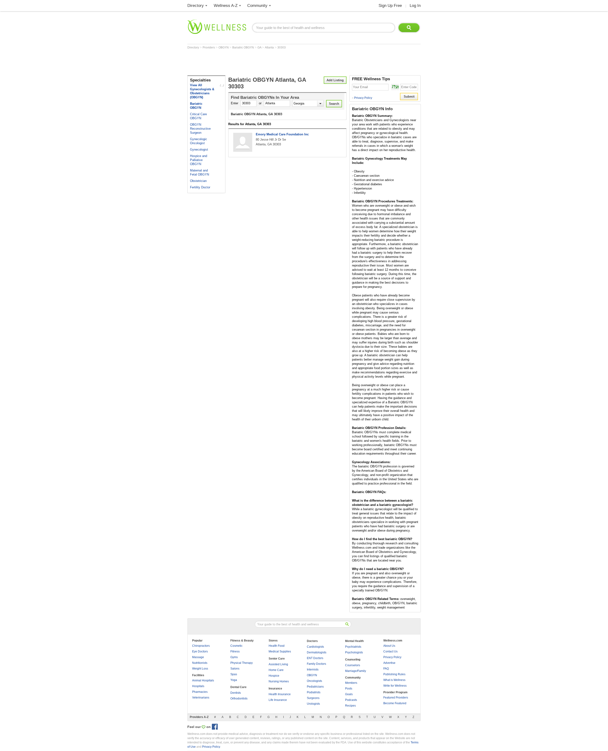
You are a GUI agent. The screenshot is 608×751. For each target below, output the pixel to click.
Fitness (235, 651)
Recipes (350, 705)
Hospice (274, 675)
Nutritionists (199, 663)
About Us (389, 645)
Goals (349, 694)
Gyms (234, 657)
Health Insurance (280, 694)
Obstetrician (198, 181)
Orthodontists (238, 698)
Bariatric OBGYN (243, 47)
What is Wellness (394, 680)
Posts (348, 688)
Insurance (275, 688)
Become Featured (394, 703)
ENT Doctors (315, 658)
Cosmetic (236, 645)
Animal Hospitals (203, 680)
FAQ (386, 668)
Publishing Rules (394, 674)
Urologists (313, 703)
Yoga (233, 680)
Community (257, 5)
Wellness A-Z (226, 5)
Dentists (235, 692)
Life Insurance (278, 700)
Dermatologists (316, 652)
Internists (312, 669)
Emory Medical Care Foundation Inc (282, 134)
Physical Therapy (241, 663)
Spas (233, 674)
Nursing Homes (279, 681)
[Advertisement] (273, 62)
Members (351, 682)
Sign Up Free (390, 5)
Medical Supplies (280, 651)
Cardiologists (315, 646)
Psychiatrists (353, 646)
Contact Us (390, 651)
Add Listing (335, 80)
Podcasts (351, 700)
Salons (234, 668)
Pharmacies (200, 692)
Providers (209, 47)
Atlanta (270, 47)
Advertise (389, 663)
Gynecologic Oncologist (198, 141)
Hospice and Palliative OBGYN (198, 160)
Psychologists (354, 652)
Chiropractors (201, 645)
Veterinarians (200, 697)
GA (259, 47)
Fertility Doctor (200, 187)
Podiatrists (313, 692)
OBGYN (223, 47)
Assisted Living (278, 664)
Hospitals (198, 686)
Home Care (276, 670)
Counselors (352, 665)
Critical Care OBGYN (198, 116)
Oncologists (314, 681)
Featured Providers (395, 697)
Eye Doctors (200, 651)
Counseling (352, 659)
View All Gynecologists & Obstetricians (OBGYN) (202, 91)
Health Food (277, 645)
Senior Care (277, 658)
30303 (281, 47)
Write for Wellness (395, 685)
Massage (198, 657)
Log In (415, 5)
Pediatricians (315, 686)
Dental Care (238, 687)
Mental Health (354, 641)
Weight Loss (200, 668)
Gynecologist (199, 149)
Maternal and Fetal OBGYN (199, 172)
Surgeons (313, 698)
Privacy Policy (362, 98)
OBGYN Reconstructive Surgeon (200, 128)
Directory (195, 5)
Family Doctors (316, 663)
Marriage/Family (355, 671)
